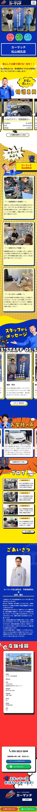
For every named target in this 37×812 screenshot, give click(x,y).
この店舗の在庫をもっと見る (18, 135)
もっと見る (28, 531)
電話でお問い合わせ (10, 809)
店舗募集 (27, 799)
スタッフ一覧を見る (18, 403)
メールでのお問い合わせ (18, 761)
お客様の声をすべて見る (18, 462)
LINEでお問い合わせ (18, 766)
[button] (3, 114)
